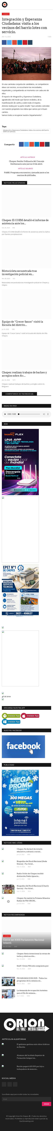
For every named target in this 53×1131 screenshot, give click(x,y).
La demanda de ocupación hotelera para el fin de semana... (32, 991)
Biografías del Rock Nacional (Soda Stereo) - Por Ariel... (32, 862)
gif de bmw (6, 696)
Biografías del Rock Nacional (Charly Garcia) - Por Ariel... (33, 887)
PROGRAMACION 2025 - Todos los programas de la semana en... (32, 979)
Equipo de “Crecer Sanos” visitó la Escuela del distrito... (22, 323)
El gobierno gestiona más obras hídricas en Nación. (33, 1045)
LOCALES (6, 14)
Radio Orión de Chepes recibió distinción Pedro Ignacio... (30, 875)
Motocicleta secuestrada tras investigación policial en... (19, 272)
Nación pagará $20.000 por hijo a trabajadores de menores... (30, 1067)
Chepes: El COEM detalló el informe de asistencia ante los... (25, 222)
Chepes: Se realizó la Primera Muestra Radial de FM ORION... (33, 899)
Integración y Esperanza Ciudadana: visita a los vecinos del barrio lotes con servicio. (26, 131)
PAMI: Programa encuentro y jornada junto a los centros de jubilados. (26, 173)
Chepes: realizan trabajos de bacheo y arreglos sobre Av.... (24, 374)
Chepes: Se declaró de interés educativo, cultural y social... (29, 850)
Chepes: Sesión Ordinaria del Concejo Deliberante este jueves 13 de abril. (26, 162)
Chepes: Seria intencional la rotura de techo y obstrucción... (33, 955)
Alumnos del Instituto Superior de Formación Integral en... (30, 1056)
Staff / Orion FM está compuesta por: (33, 966)
